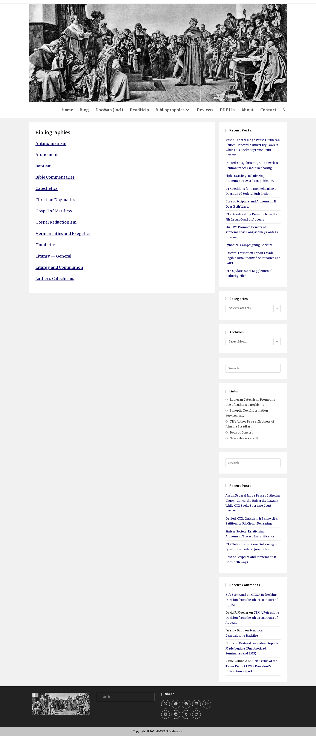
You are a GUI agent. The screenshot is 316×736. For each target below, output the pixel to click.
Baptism (43, 166)
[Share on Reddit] (176, 714)
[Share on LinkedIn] (196, 704)
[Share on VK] (165, 714)
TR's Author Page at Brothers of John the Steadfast (249, 424)
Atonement (46, 154)
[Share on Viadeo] (196, 714)
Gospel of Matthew (53, 210)
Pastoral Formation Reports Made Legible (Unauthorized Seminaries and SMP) (253, 258)
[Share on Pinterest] (186, 704)
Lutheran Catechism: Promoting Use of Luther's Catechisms (250, 402)
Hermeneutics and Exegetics (63, 233)
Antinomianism (50, 143)
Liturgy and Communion (59, 267)
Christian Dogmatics (55, 199)
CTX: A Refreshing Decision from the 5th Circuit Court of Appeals (251, 600)
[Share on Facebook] (176, 704)
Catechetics (46, 188)
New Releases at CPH (244, 438)
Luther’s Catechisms (54, 278)
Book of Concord (241, 432)
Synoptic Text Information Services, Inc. (246, 413)
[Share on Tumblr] (186, 714)
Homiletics (46, 244)
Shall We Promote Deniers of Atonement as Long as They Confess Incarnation (251, 232)
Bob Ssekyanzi (235, 595)
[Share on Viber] (206, 704)
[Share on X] (165, 704)
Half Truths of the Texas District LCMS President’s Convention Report (251, 666)
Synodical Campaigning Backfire (249, 245)
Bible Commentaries (55, 177)
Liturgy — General (53, 256)
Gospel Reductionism (56, 222)
